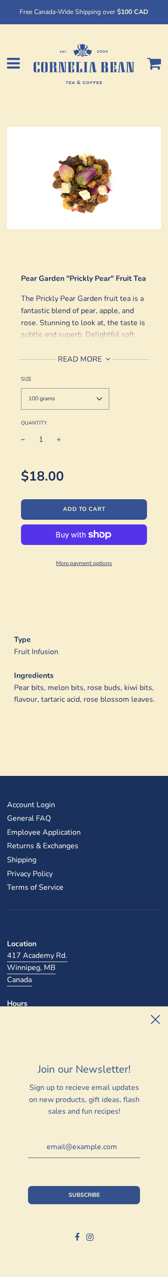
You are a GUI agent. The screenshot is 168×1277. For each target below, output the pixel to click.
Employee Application (44, 832)
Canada (19, 980)
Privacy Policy (30, 874)
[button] (65, 399)
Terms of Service (35, 887)
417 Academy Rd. (37, 955)
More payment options (84, 563)
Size (26, 379)
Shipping (21, 860)
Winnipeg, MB (31, 968)
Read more (81, 359)
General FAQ (29, 818)
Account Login (31, 805)
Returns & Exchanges (42, 846)
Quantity (34, 422)
